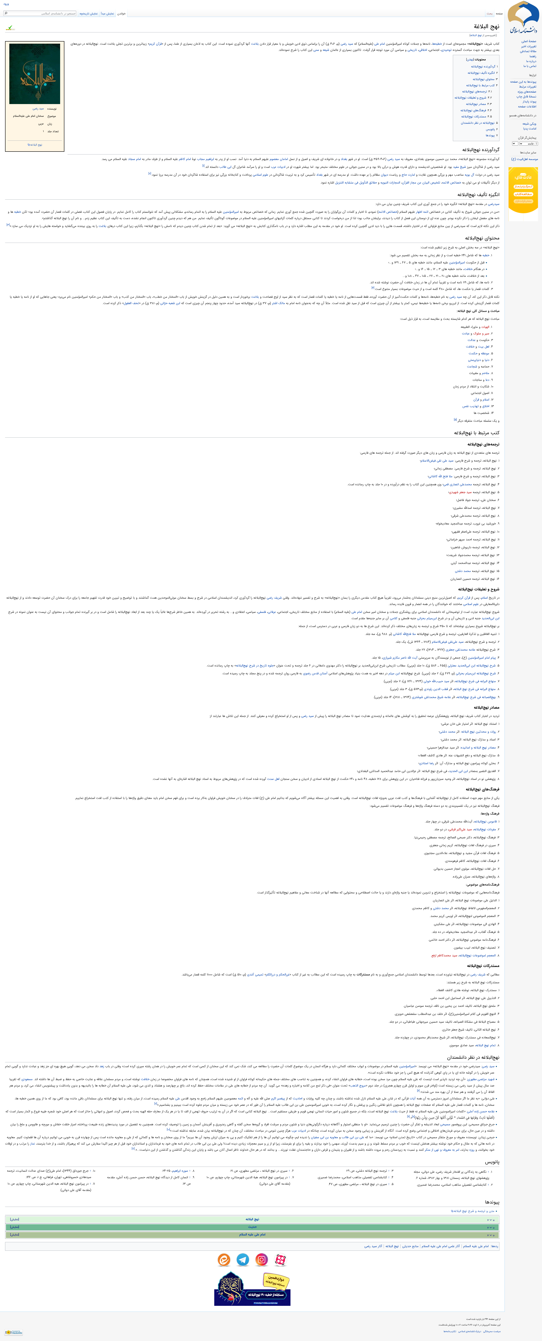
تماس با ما (529, 66)
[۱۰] (168, 1130)
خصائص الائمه (451, 182)
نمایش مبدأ (107, 13)
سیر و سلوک (481, 333)
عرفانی (272, 612)
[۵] (455, 420)
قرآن (476, 399)
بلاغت (255, 43)
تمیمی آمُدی (255, 974)
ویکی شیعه (529, 123)
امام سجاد (134, 159)
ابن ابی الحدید (458, 771)
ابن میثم (394, 673)
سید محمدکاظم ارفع (444, 955)
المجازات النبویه (390, 182)
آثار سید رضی (373, 1246)
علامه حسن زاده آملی (480, 1111)
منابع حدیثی (410, 1246)
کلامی (393, 618)
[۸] (413, 1117)
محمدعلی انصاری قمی (457, 484)
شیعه (326, 50)
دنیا (487, 360)
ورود (6, 3)
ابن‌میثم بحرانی (427, 618)
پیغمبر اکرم (278, 1098)
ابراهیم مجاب (205, 159)
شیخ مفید (459, 167)
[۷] (155, 1104)
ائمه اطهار (422, 211)
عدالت (472, 340)
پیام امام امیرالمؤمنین (482, 657)
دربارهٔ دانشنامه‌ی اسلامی (469, 1331)
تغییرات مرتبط (527, 86)
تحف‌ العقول (131, 303)
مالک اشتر (278, 303)
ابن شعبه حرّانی (170, 303)
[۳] (8, 225)
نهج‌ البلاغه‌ (476, 35)
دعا (487, 380)
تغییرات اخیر (528, 46)
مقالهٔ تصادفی (528, 51)
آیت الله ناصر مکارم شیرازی (400, 657)
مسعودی (27, 1079)
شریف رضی (274, 597)
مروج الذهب (358, 1085)
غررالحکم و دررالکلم (278, 974)
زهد (102, 1066)
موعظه (485, 353)
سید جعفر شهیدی (460, 492)
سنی (316, 50)
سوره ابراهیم (180, 1170)
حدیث (252, 1227)
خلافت (468, 269)
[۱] (203, 166)
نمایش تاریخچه (89, 13)
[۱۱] (133, 1149)
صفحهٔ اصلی (528, 41)
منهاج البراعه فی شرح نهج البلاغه (475, 689)
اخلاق (485, 406)
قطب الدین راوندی (436, 689)
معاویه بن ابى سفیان (324, 1137)
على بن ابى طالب (353, 1137)
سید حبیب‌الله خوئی (436, 681)
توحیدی (446, 50)
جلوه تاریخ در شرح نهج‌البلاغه (255, 665)
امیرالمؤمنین (231, 211)
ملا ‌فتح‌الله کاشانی (404, 634)
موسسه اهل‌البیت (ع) (524, 159)
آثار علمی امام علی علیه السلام (441, 1246)
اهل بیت (483, 346)
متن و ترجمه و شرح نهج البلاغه (474, 1211)
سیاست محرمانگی (492, 1331)
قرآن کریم (155, 43)
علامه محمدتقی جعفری (460, 649)
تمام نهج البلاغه (486, 1045)
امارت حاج (408, 174)
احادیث (297, 1098)
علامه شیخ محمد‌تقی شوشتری (431, 697)
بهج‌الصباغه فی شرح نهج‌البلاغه (476, 697)
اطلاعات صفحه (527, 106)
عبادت (466, 333)
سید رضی (38, 108)
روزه (471, 1149)
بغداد (344, 159)
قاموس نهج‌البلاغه (485, 821)
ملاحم (485, 373)
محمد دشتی (463, 571)
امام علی (379, 43)
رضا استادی (426, 763)
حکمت (473, 353)
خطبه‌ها (437, 43)
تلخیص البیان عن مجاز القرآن (421, 182)
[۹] (408, 1117)
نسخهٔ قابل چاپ (526, 96)
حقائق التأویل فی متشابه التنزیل (356, 182)
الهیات (485, 327)
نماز (32, 1143)
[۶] (418, 1091)
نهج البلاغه (36, 145)
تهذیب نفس (470, 406)
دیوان (384, 174)
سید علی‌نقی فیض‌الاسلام (448, 641)
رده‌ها (494, 1246)
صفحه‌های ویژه (527, 91)
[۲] (149, 174)
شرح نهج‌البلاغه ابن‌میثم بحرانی (476, 673)
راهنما (533, 56)
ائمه (240, 1098)
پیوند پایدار (529, 101)
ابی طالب (225, 167)
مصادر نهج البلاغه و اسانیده (478, 747)
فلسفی (262, 612)
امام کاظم (185, 159)
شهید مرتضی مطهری (480, 1079)
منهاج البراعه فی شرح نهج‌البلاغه (475, 681)
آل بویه (469, 174)
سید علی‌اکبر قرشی (460, 829)
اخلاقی (423, 50)
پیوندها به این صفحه (523, 81)
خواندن (121, 13)
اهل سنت (273, 779)
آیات (413, 1098)
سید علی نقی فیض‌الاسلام (437, 460)
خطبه (17, 211)
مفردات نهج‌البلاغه (485, 829)
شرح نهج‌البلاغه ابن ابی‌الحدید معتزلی (472, 665)
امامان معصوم (279, 159)
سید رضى (393, 159)
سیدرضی (493, 204)
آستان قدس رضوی (315, 673)
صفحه (499, 13)
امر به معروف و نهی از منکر (442, 1149)
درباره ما (531, 61)
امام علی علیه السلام (252, 1234)
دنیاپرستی (474, 360)
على (177, 1098)
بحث (489, 13)
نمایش (14, 1219)
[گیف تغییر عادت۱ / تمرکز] (523, 194)
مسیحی (445, 1124)
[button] (495, 58)
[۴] (373, 288)
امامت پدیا (529, 128)
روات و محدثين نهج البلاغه (478, 731)
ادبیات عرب (278, 167)
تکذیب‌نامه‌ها (450, 1331)
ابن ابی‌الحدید (490, 618)
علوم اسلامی (260, 174)
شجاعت (472, 366)
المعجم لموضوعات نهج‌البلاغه (477, 955)
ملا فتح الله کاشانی (440, 476)
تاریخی (412, 50)
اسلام (486, 399)
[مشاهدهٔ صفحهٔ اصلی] (523, 17)
